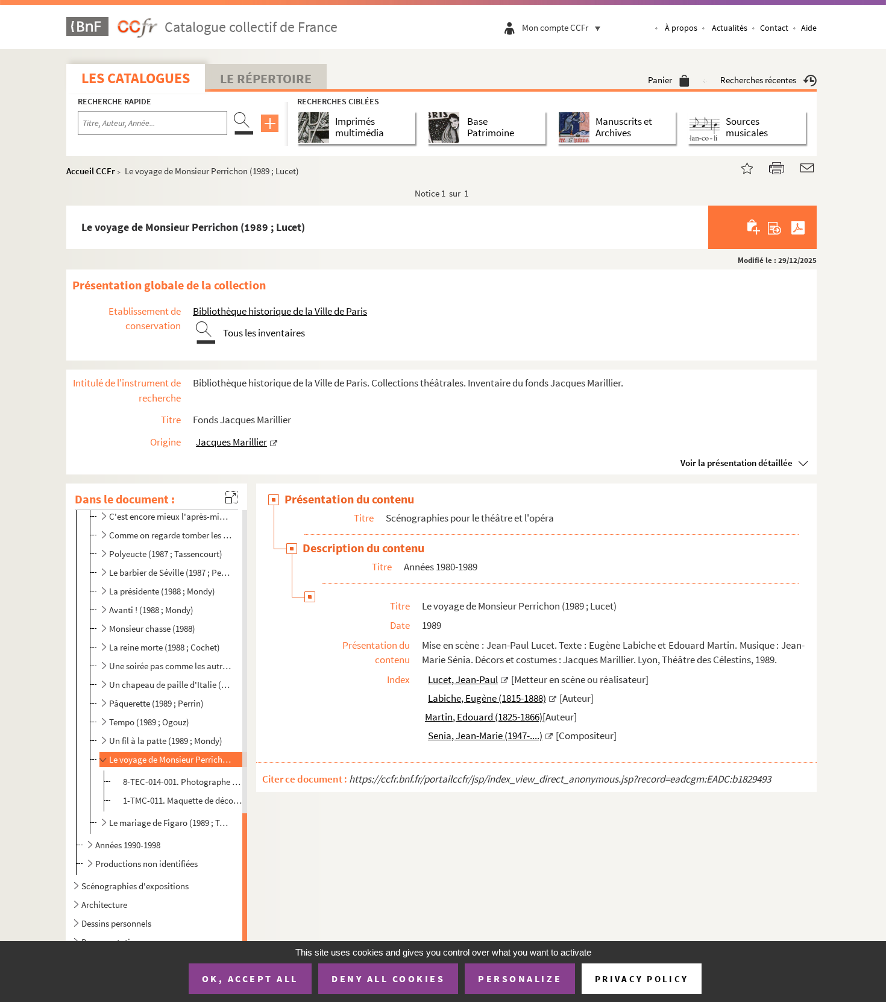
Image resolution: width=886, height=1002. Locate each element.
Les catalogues (135, 78)
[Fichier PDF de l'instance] (798, 227)
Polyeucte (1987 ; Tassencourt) (165, 553)
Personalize (520, 978)
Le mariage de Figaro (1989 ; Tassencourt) (171, 822)
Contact (774, 27)
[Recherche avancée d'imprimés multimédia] (316, 127)
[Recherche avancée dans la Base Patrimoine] (446, 127)
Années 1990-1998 (127, 845)
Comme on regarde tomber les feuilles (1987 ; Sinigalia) (171, 535)
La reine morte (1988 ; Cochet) (164, 647)
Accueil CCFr (90, 171)
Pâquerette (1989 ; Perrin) (156, 703)
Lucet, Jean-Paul (463, 679)
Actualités (729, 27)
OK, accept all (250, 978)
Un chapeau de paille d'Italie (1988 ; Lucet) (171, 684)
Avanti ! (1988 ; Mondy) (151, 610)
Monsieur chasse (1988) (152, 628)
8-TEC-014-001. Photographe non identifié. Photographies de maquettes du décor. (183, 781)
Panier (660, 80)
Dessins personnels (116, 923)
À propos (681, 27)
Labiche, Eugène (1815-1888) (487, 698)
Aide (809, 27)
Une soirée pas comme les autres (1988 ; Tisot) (171, 666)
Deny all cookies (388, 978)
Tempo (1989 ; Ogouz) (149, 722)
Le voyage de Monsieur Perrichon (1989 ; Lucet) (171, 759)
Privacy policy (641, 979)
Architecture (104, 904)
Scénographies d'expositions (135, 886)
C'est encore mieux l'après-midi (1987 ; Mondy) (171, 516)
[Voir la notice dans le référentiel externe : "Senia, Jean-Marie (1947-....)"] (549, 735)
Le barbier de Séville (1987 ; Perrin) (171, 572)
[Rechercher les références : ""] (423, 679)
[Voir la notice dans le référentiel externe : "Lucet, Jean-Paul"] (504, 679)
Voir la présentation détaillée (736, 462)
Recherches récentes (758, 80)
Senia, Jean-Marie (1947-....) (485, 735)
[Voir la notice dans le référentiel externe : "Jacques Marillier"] (273, 442)
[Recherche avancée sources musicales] (707, 127)
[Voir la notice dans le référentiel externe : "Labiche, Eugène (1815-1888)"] (552, 698)
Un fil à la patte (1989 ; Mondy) (165, 740)
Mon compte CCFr (555, 27)
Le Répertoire (266, 78)
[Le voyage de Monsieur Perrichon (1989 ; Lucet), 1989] (739, 166)
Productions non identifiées (146, 863)
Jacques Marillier (231, 442)
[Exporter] (774, 227)
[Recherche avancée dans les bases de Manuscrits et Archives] (576, 127)
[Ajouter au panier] (754, 227)
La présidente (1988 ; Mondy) (162, 591)
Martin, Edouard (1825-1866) (483, 716)
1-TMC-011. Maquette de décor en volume (183, 800)
